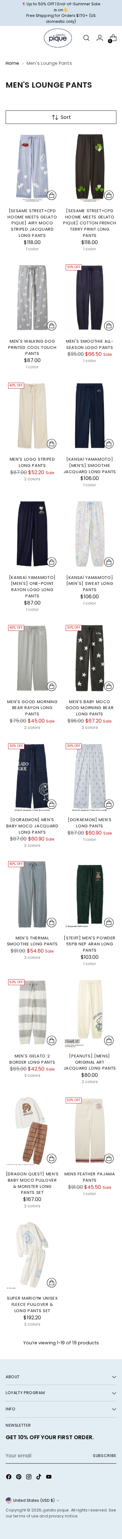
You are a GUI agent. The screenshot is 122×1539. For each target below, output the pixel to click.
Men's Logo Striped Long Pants (32, 462)
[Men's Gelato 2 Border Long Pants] (32, 1012)
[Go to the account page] (99, 38)
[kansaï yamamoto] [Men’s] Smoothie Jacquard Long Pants (90, 465)
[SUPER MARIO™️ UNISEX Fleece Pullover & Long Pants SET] (32, 1255)
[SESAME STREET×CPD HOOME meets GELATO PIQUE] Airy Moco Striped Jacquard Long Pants (32, 223)
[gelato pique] (58, 38)
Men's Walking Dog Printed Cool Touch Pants (32, 347)
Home (12, 63)
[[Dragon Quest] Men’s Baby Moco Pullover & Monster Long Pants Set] (32, 1130)
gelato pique (56, 1510)
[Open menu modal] (9, 38)
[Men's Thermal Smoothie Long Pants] (32, 894)
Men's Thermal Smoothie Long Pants (32, 941)
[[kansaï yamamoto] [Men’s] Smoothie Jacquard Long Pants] (90, 416)
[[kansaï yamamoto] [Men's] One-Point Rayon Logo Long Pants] (32, 534)
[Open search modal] (86, 38)
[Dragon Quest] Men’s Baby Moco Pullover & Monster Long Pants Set (32, 1183)
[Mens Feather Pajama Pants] (90, 1130)
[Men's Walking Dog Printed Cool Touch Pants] (32, 297)
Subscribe (104, 1455)
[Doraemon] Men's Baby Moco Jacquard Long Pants (32, 826)
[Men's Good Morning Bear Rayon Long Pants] (32, 658)
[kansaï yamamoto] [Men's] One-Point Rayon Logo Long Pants (32, 587)
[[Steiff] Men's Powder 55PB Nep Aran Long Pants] (90, 894)
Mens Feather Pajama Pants (89, 1177)
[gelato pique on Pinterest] (19, 1478)
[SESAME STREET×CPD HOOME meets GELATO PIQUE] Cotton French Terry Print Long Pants (89, 223)
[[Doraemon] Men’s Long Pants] (90, 776)
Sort (66, 117)
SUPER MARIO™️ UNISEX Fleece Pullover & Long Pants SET (32, 1304)
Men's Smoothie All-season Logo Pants (90, 344)
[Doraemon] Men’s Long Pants (90, 823)
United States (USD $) (34, 1500)
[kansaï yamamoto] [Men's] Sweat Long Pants (89, 584)
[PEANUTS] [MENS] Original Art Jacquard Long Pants (90, 1062)
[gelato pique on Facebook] (9, 1478)
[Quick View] (51, 195)
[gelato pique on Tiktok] (39, 1478)
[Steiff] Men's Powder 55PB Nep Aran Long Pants (89, 944)
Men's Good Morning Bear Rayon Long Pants (32, 708)
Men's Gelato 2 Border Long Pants (32, 1059)
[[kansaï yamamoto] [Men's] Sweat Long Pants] (90, 534)
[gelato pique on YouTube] (49, 1478)
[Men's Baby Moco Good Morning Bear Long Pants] (90, 658)
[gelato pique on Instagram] (29, 1478)
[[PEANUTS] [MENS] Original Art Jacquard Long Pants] (90, 1012)
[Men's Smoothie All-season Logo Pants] (90, 297)
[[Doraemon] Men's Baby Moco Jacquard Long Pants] (32, 776)
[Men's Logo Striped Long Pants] (32, 416)
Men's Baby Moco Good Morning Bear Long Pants (90, 708)
